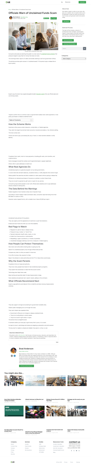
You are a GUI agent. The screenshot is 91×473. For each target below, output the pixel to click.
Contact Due (14, 446)
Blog (10, 9)
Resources (67, 2)
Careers (13, 448)
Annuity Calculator (57, 444)
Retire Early (42, 448)
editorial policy (21, 335)
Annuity (27, 444)
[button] (62, 2)
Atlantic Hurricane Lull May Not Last (34, 399)
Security (13, 454)
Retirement (42, 450)
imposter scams (40, 94)
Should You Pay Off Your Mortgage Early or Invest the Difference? (33, 432)
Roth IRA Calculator (58, 448)
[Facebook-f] (71, 451)
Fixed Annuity (28, 446)
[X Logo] (74, 451)
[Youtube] (76, 451)
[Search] (84, 48)
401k (40, 444)
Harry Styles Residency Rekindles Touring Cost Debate (12, 400)
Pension (27, 448)
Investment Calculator (58, 446)
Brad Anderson (26, 348)
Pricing (12, 450)
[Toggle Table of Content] (30, 120)
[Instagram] (79, 451)
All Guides (41, 452)
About (12, 444)
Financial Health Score (58, 450)
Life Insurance (28, 450)
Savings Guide (42, 446)
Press (12, 452)
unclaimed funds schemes (48, 54)
